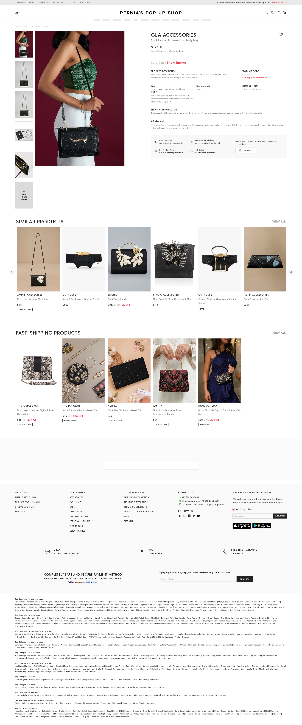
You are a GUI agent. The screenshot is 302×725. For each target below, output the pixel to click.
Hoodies (122, 655)
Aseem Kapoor (248, 610)
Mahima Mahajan (48, 605)
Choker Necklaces (103, 669)
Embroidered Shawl (74, 671)
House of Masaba (33, 610)
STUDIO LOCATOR (24, 506)
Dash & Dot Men (28, 618)
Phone (250, 509)
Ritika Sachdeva (166, 637)
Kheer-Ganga (213, 618)
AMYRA (92, 637)
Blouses (257, 645)
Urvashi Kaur (235, 610)
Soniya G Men (173, 623)
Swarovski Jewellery (211, 666)
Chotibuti (50, 695)
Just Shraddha (192, 634)
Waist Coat (86, 655)
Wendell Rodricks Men (204, 623)
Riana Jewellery (228, 634)
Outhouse (113, 634)
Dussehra (79, 703)
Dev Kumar (273, 618)
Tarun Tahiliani (21, 607)
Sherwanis (73, 645)
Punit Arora (78, 623)
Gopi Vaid (19, 610)
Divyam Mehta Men (85, 618)
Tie (159, 658)
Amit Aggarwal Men (72, 621)
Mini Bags (263, 669)
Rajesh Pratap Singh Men (105, 618)
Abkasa (171, 621)
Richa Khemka (143, 610)
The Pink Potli (93, 634)
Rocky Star (143, 602)
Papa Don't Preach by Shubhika (99, 605)
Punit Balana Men (55, 621)
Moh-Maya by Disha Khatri (48, 634)
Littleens (156, 695)
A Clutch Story (21, 637)
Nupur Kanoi (79, 605)
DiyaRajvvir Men (210, 621)
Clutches (176, 669)
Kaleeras (100, 666)
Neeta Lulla (118, 607)
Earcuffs (108, 666)
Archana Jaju (123, 610)
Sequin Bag (33, 671)
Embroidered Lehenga (53, 679)
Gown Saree (281, 645)
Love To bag (81, 634)
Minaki (217, 634)
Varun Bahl (108, 607)
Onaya (248, 602)
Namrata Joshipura (148, 607)
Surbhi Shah (196, 607)
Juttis (157, 669)
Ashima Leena (87, 607)
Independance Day (35, 703)
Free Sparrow (125, 695)
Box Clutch (44, 671)
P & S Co (30, 695)
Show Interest (177, 62)
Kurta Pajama (195, 655)
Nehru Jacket (30, 655)
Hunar (145, 634)
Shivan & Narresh (236, 602)
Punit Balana (133, 605)
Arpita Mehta (48, 610)
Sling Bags (225, 669)
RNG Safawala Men (109, 623)
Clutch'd (104, 634)
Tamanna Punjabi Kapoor (202, 610)
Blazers (152, 655)
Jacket (100, 687)
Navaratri (69, 703)
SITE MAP (129, 521)
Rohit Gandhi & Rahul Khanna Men (133, 623)
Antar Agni (69, 602)
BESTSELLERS (76, 497)
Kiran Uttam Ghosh (30, 605)
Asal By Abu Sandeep (100, 602)
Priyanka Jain (258, 607)
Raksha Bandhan (56, 703)
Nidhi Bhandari (35, 637)
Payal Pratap (120, 605)
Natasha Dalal (33, 602)
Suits (63, 655)
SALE (72, 506)
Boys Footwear (141, 687)
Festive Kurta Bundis (88, 658)
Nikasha (98, 607)
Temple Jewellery (259, 666)
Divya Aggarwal (209, 607)
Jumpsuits (217, 645)
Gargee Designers (226, 621)
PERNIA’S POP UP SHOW (28, 502)
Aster (139, 634)
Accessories (272, 655)
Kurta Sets (38, 645)
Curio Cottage (21, 634)
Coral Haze (67, 637)
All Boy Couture (180, 695)
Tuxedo (218, 655)
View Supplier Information (254, 77)
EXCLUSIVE (75, 502)
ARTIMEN (162, 621)
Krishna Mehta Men (23, 621)
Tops (109, 645)
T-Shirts (144, 655)
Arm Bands (143, 666)
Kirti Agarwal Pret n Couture (201, 695)
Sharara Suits (70, 679)
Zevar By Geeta (156, 634)
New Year (151, 703)
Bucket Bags (252, 669)
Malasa (100, 610)
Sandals (144, 669)
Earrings (28, 666)
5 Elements (48, 637)
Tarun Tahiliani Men (91, 621)
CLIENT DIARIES (77, 530)
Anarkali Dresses (101, 679)
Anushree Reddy (82, 602)
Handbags (186, 669)
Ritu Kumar (208, 605)
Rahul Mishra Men (92, 623)
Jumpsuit (262, 655)
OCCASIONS (76, 526)
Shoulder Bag (21, 671)
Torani (80, 610)
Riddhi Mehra (181, 605)
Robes (129, 655)
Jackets (207, 645)
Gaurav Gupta (48, 607)
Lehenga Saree (268, 645)
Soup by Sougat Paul (275, 607)
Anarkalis (29, 645)
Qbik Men (105, 621)
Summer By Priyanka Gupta (181, 602)
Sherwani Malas (34, 658)
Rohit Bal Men (162, 618)
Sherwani (49, 655)
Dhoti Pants (152, 645)
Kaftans (115, 645)
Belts (152, 669)
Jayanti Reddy (273, 602)
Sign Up (244, 578)
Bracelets (44, 666)
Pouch (194, 669)
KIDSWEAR (58, 2)
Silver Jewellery (21, 669)
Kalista (18, 605)
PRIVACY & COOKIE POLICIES (139, 511)
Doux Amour (270, 634)
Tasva (17, 618)
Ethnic (54, 658)
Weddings (126, 703)
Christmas (116, 703)
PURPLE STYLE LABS (25, 497)
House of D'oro (206, 634)
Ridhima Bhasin (195, 605)
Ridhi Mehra (212, 602)
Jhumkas (68, 669)
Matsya (73, 610)
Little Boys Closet (77, 695)
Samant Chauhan (181, 607)
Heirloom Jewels (164, 666)
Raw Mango (20, 602)
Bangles (59, 666)
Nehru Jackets (58, 687)
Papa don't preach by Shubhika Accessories (115, 637)
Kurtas (56, 655)
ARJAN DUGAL (195, 621)
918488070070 (279, 2)
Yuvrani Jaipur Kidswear (107, 695)
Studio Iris (185, 610)
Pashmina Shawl (57, 671)
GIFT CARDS (76, 511)
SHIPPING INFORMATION (136, 497)
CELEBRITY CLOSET (80, 516)
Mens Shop (103, 658)
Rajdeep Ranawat (147, 605)
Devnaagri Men (39, 621)
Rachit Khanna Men (149, 621)
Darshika (263, 618)
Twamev (202, 618)
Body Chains (131, 666)
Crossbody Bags (238, 669)
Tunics (123, 645)
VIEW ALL (279, 221)
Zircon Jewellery (228, 666)
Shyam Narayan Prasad (228, 607)
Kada (131, 669)
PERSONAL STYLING (80, 521)
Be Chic (57, 637)
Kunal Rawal (192, 618)
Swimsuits (227, 645)
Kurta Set (82, 679)
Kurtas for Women (59, 645)
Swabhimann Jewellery (175, 634)
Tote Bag (273, 669)
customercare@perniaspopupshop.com (203, 504)
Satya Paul (58, 602)
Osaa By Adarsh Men (159, 602)
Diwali (17, 703)
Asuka (182, 618)
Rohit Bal (218, 605)
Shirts (40, 655)
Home (17, 26)
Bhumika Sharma (165, 607)
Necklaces (19, 666)
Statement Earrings (38, 669)
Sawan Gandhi (61, 610)
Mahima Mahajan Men (24, 623)
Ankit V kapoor (68, 618)
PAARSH (51, 623)
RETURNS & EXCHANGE (136, 502)
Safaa (133, 610)
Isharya (32, 634)
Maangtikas (90, 666)
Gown (90, 645)
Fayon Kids (20, 695)
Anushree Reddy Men (130, 621)
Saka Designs (167, 695)
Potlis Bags (166, 669)
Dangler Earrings (55, 669)
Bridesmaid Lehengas (137, 645)
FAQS (126, 516)
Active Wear (140, 658)
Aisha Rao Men (182, 621)
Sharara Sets (99, 645)
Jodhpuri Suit (208, 655)
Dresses (82, 645)
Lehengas (19, 645)
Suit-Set (160, 655)
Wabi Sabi (174, 618)
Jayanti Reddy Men (246, 623)
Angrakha (227, 655)
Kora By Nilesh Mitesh (24, 626)
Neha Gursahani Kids (142, 695)
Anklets (153, 666)
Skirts (200, 645)
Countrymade (54, 618)
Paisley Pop (140, 637)
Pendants (177, 666)
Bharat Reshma (251, 618)
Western (62, 658)
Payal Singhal (35, 607)
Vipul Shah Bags (80, 637)
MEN (31, 2)
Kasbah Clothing (254, 621)
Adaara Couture (173, 610)
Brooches (166, 658)
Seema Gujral (256, 605)
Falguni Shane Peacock (127, 602)
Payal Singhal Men (64, 623)
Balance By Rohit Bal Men (226, 623)
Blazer (106, 687)
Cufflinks (46, 658)
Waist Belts (203, 669)
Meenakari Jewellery (191, 666)
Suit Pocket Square (109, 655)
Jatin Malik (115, 621)
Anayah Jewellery (244, 634)
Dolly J (113, 602)
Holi (23, 703)
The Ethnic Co (227, 618)
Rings (52, 666)
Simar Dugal (90, 610)
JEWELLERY (43, 2)
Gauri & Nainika (259, 602)
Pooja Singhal (46, 602)
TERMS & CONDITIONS (135, 506)
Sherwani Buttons (173, 655)
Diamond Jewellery (276, 666)
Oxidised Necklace (120, 669)
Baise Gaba (200, 602)
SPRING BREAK (187, 623)
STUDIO (71, 2)
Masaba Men (41, 623)
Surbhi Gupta (110, 610)
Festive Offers (47, 647)
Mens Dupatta (250, 655)
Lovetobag (258, 634)
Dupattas (237, 645)
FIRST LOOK (84, 2)
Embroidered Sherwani (85, 687)
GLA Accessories (173, 35)
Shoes (137, 669)
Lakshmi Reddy (62, 695)
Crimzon (185, 637)
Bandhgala (238, 655)
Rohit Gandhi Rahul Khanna (68, 607)
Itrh (152, 610)
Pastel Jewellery (243, 666)
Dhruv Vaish (42, 618)
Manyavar (222, 602)
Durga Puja (105, 703)
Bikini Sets (192, 645)
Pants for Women (166, 645)
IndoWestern (72, 658)
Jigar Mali (160, 610)
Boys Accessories (156, 687)
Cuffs (36, 666)
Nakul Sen (68, 605)
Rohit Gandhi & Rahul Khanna (236, 605)
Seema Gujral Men (158, 623)
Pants (69, 655)
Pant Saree (21, 647)
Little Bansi (40, 695)
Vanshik (120, 618)
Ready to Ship (33, 647)
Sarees (47, 645)
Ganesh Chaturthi (91, 703)
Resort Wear (180, 645)
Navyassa (91, 695)
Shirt (113, 687)
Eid (46, 703)
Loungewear (20, 658)
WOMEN (21, 2)
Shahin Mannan (221, 610)
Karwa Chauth (139, 703)
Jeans (184, 655)
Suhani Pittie (152, 637)
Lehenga (39, 679)
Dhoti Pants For (124, 679)
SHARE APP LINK (280, 516)
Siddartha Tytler (270, 605)
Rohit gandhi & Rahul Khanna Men (140, 618)
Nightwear (247, 645)
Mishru (60, 605)
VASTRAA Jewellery (127, 634)
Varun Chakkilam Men (265, 623)
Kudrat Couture (269, 621)
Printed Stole (90, 671)
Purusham (239, 618)
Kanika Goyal (245, 607)
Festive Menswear (117, 658)
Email (238, 509)
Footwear (152, 658)
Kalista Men (240, 621)
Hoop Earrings (88, 669)
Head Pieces (119, 666)
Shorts (137, 655)
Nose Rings (78, 666)
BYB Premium (220, 695)
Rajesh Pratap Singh (165, 605)
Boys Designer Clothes (24, 687)
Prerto (177, 637)
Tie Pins (96, 655)
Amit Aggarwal (131, 607)
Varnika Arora (68, 634)
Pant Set (130, 658)
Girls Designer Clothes (24, 679)
